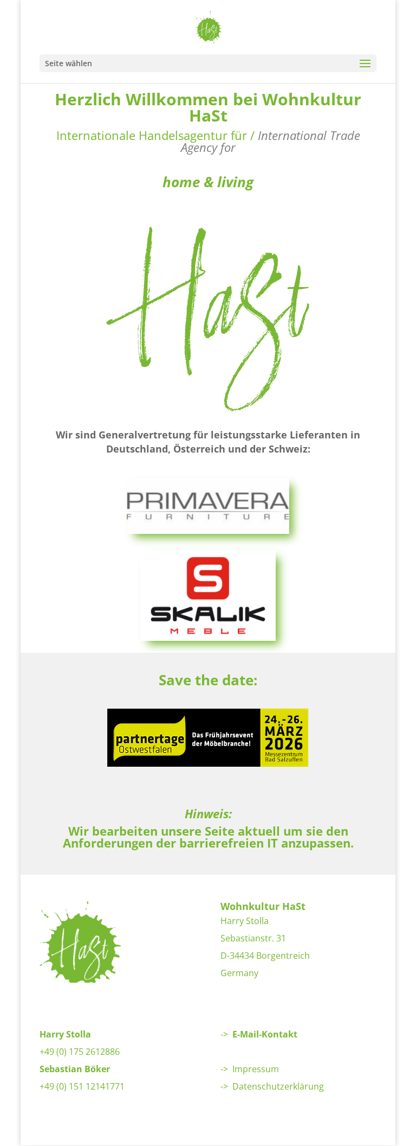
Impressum (255, 1069)
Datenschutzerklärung (278, 1086)
